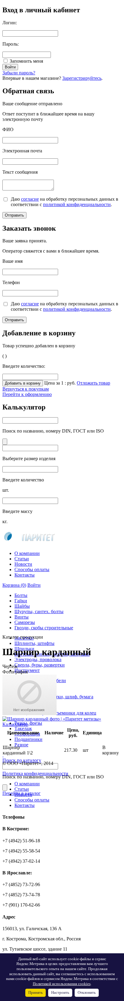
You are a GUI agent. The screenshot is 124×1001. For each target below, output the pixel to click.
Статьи (21, 558)
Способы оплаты (31, 569)
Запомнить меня (26, 61)
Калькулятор (15, 724)
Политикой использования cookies (62, 984)
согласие (30, 199)
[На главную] (28, 543)
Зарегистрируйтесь (81, 78)
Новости (23, 564)
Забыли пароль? (18, 72)
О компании (27, 553)
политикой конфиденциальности (77, 204)
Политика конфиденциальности (35, 773)
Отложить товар (93, 382)
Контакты (24, 574)
